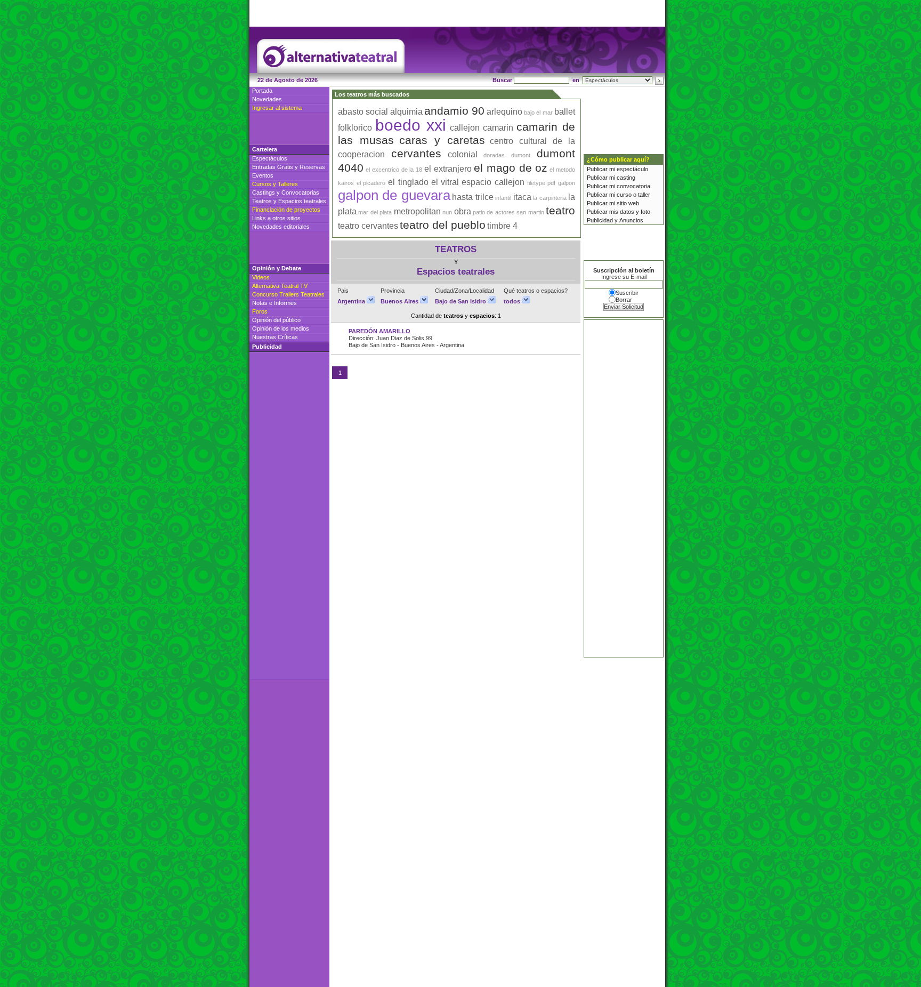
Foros (260, 311)
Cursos (261, 184)
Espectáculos (269, 158)
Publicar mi (602, 169)
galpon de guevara (394, 195)
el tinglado (408, 182)
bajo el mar (538, 112)
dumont (520, 155)
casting (626, 177)
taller (644, 194)
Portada (262, 90)
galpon (566, 183)
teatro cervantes (368, 225)
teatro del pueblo (443, 225)
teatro (560, 210)
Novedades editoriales (281, 226)
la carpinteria (549, 198)
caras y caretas (442, 140)
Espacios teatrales (302, 201)
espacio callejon (493, 182)
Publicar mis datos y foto (618, 211)
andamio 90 (454, 111)
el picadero (371, 183)
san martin (530, 212)
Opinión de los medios (280, 328)
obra (462, 211)
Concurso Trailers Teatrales (288, 294)
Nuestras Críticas (275, 337)
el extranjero (448, 168)
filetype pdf (541, 183)
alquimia (406, 111)
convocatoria (633, 186)
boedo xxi (410, 125)
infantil (503, 198)
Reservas (312, 167)
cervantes (416, 153)
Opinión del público (276, 320)
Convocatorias (300, 192)
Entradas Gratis (272, 167)
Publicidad (600, 220)
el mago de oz (511, 168)
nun (447, 212)
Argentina (352, 301)
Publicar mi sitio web (613, 203)
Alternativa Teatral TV (280, 286)
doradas (494, 155)
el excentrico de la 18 (394, 169)
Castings (263, 192)
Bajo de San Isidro (461, 301)
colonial (463, 154)
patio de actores (494, 212)
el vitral (445, 182)
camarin (498, 127)
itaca (522, 197)
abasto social (363, 111)
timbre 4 (502, 225)
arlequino (504, 111)
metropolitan (417, 211)
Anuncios (631, 220)
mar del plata (375, 212)
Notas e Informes (274, 303)
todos (513, 301)
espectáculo (632, 169)
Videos (261, 277)
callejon (465, 127)
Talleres (288, 184)
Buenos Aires (400, 301)
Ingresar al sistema (277, 108)
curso (624, 194)
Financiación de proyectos (286, 209)
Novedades (267, 99)
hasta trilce (472, 197)
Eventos (262, 175)
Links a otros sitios (276, 218)
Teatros (262, 201)
